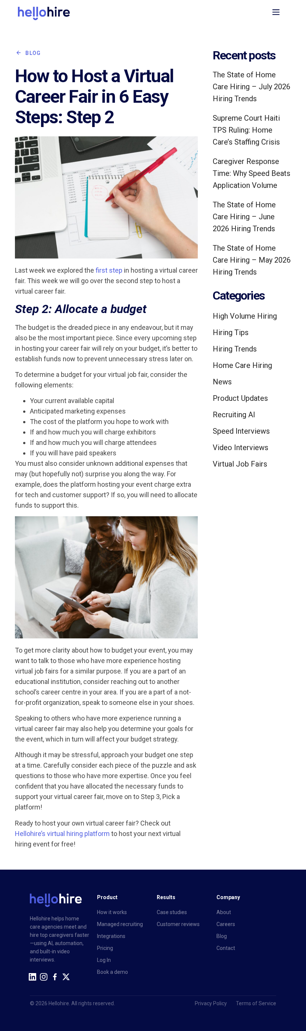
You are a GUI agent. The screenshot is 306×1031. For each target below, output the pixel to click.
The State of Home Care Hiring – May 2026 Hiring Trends (252, 260)
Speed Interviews (241, 431)
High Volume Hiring (245, 316)
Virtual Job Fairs (240, 463)
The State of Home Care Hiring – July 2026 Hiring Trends (251, 86)
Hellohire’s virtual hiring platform (62, 834)
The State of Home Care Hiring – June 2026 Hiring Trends (244, 216)
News (222, 381)
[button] (276, 13)
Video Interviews (240, 447)
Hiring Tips (231, 332)
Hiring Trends (235, 348)
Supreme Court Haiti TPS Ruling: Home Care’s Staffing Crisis (246, 130)
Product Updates (240, 398)
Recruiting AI (234, 414)
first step (109, 270)
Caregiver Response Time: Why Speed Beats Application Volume (251, 173)
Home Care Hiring (242, 365)
